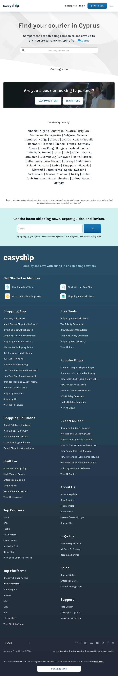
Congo (43, 139)
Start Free (97, 5)
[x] (113, 643)
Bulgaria (69, 135)
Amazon (7, 595)
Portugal (44, 165)
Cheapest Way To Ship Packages (77, 367)
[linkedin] (91, 643)
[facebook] (108, 643)
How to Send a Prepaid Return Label (79, 379)
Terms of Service (60, 651)
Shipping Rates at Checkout (18, 341)
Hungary (61, 148)
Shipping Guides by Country (75, 428)
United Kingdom (58, 178)
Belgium (83, 131)
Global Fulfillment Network (17, 425)
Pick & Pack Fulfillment (15, 430)
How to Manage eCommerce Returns (79, 456)
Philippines (83, 161)
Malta (76, 156)
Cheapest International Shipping (77, 373)
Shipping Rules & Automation (19, 335)
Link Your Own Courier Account (19, 376)
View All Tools (67, 347)
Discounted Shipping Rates (18, 347)
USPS (6, 517)
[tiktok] (103, 643)
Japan (76, 152)
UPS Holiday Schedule (72, 396)
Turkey (75, 174)
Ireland (47, 152)
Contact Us (66, 523)
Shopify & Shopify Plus (15, 578)
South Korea (54, 169)
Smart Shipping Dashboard (18, 329)
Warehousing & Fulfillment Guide (78, 462)
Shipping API (10, 399)
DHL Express (9, 534)
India (84, 148)
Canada (82, 135)
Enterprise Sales (69, 580)
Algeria (44, 131)
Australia (57, 131)
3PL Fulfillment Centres (15, 436)
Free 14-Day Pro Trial (70, 543)
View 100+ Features (13, 404)
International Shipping (15, 364)
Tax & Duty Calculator (72, 324)
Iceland (74, 148)
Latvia (86, 152)
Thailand (62, 174)
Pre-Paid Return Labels (15, 387)
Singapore (69, 165)
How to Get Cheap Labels (73, 384)
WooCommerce (11, 583)
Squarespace (10, 589)
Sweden (79, 169)
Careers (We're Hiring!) (72, 517)
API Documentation (70, 618)
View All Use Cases (12, 497)
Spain (68, 169)
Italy (67, 152)
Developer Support (70, 612)
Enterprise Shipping (14, 479)
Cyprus (66, 139)
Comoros (31, 139)
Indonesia (33, 152)
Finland (60, 143)
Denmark (34, 143)
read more (98, 661)
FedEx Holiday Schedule (73, 402)
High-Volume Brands (14, 474)
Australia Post (10, 546)
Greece (32, 148)
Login (82, 5)
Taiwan (50, 174)
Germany (84, 143)
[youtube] (97, 643)
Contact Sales (67, 575)
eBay (5, 601)
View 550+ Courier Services (17, 557)
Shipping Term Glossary (73, 341)
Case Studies (67, 500)
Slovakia (84, 165)
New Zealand (52, 161)
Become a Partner (69, 554)
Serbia (56, 165)
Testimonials (67, 505)
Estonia (47, 143)
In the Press (66, 511)
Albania (32, 131)
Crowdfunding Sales (71, 586)
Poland (31, 165)
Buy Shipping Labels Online (17, 353)
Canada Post (10, 540)
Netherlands (34, 161)
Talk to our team (48, 100)
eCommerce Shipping (14, 468)
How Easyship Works (14, 318)
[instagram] (85, 643)
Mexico (87, 156)
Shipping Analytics (13, 393)
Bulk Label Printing (13, 358)
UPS (5, 523)
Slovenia (37, 169)
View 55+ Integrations (14, 624)
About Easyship (68, 494)
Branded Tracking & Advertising (20, 381)
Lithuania (31, 156)
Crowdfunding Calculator (73, 329)
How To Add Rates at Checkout (76, 451)
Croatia (54, 139)
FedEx (6, 528)
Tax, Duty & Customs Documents (21, 370)
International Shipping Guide (76, 433)
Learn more (73, 100)
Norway (69, 161)
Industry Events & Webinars (75, 468)
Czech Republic (83, 139)
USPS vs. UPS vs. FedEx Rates (75, 390)
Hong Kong (47, 148)
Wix (5, 612)
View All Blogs (67, 407)
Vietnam (59, 182)
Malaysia (64, 156)
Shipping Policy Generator (74, 335)
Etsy (5, 606)
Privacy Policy (77, 651)
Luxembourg (48, 156)
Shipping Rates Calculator (74, 318)
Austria (71, 131)
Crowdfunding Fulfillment (17, 442)
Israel (57, 152)
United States (81, 178)
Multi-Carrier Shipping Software (20, 324)
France (71, 143)
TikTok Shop (9, 618)
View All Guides (68, 474)
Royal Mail (8, 552)
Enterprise (71, 5)
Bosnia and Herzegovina (45, 135)
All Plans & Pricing (70, 549)
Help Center (66, 606)
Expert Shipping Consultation (19, 448)
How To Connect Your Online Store (78, 445)
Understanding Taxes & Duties (76, 439)
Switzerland (35, 174)
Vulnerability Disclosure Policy (101, 651)
